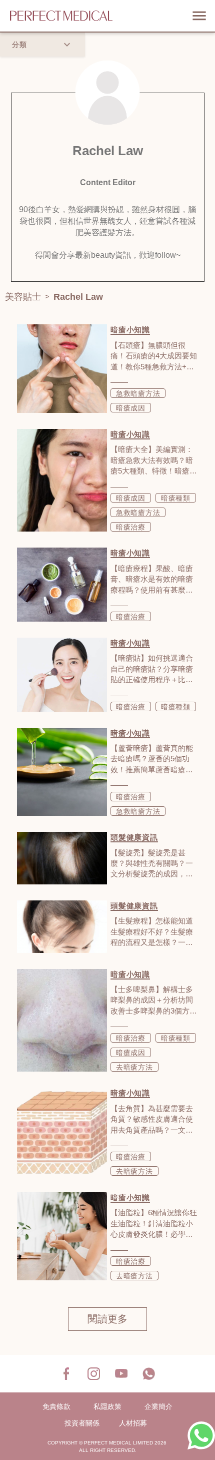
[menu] (199, 16)
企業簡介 (158, 1406)
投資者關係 (82, 1423)
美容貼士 (23, 297)
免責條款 (56, 1406)
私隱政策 (108, 1406)
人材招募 (133, 1423)
